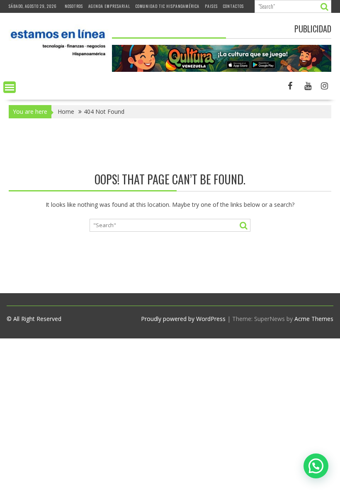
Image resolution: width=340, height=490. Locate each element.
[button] (316, 465)
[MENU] (9, 87)
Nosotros (74, 6)
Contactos (233, 6)
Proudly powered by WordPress (183, 319)
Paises (211, 6)
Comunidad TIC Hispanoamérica (167, 6)
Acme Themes (313, 319)
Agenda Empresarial (109, 6)
